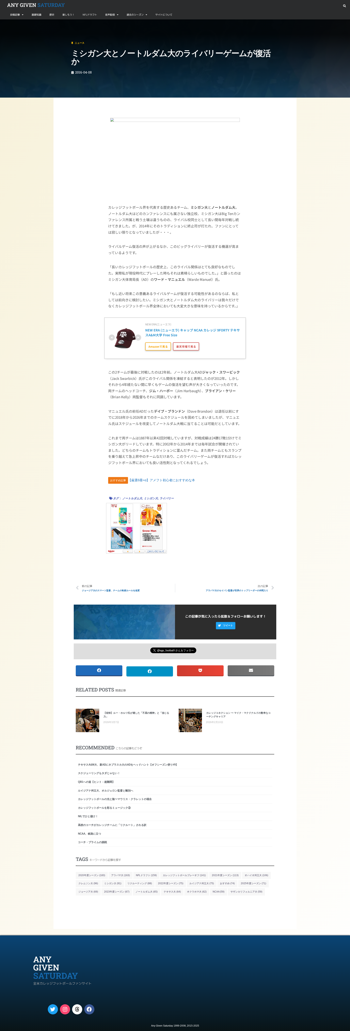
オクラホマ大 (197, 891)
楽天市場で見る (186, 346)
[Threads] (77, 1009)
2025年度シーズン (253, 883)
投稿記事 (15, 14)
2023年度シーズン (116, 891)
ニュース (23, 24)
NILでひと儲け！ (88, 816)
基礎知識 (36, 14)
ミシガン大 (151, 498)
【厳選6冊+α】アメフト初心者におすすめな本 (161, 480)
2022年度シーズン (170, 883)
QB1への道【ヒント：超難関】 (96, 781)
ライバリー (167, 498)
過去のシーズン (135, 14)
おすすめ (227, 883)
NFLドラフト (90, 14)
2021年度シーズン (225, 875)
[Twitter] (53, 1009)
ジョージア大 (88, 891)
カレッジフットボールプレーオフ (184, 875)
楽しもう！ (68, 14)
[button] (344, 6)
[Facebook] (89, 1009)
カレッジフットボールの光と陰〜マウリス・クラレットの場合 (115, 799)
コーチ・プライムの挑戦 (92, 842)
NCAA (218, 891)
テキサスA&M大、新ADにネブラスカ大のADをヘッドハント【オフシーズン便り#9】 (128, 764)
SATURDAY (36, 5)
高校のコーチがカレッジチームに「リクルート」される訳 (112, 825)
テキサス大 (172, 891)
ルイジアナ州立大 (201, 883)
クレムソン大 (88, 883)
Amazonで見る (158, 346)
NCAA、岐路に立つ (89, 833)
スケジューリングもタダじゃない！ (99, 773)
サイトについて (163, 14)
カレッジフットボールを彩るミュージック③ (104, 807)
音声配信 (110, 14)
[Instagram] (65, 1009)
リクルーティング (139, 883)
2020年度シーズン (91, 875)
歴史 (51, 14)
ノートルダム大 (132, 498)
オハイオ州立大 (256, 875)
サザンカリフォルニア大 (246, 891)
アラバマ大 (120, 875)
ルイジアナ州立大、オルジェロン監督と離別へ (105, 790)
